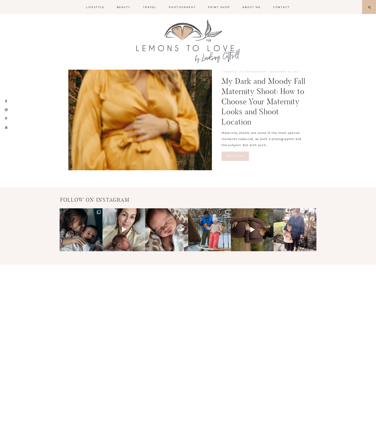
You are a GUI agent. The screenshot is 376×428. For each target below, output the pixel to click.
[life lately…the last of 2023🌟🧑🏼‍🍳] (295, 229)
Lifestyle (229, 71)
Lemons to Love (188, 41)
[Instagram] (6, 110)
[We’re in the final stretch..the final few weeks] (252, 229)
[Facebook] (6, 101)
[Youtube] (6, 127)
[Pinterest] (6, 118)
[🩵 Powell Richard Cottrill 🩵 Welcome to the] (166, 229)
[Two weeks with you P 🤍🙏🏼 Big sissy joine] (81, 229)
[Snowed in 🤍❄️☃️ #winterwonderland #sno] (209, 229)
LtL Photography (253, 71)
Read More (235, 156)
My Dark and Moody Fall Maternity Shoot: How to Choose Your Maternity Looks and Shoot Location (264, 101)
